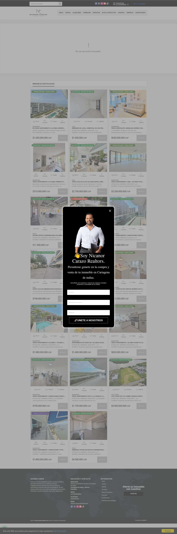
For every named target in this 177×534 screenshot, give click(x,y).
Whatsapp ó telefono (73, 308)
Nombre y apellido (73, 287)
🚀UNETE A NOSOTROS (88, 320)
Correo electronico (73, 298)
